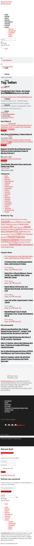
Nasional (7, 20)
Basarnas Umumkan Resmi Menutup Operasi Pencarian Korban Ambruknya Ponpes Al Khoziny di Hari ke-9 (16, 151)
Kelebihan (19, 229)
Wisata (10, 34)
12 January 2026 (6, 138)
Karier (6, 403)
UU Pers (7, 412)
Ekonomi (7, 179)
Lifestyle (10, 29)
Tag (6, 77)
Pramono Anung (25, 240)
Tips (2, 247)
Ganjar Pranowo (6, 224)
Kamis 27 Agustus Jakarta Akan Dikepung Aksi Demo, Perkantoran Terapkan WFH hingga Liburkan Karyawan (17, 345)
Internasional (12, 31)
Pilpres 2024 (4, 237)
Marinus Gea (26, 231)
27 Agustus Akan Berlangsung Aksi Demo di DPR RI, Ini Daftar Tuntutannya (16, 338)
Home (3, 77)
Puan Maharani (6, 242)
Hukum (7, 185)
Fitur (29, 222)
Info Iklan (8, 406)
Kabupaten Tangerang (8, 229)
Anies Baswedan (6, 219)
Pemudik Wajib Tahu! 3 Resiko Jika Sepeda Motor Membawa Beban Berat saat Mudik (15, 92)
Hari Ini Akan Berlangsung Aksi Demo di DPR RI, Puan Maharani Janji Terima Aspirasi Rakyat (17, 352)
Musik (7, 196)
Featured (7, 183)
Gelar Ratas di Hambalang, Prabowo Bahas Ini (16, 134)
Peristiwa (8, 205)
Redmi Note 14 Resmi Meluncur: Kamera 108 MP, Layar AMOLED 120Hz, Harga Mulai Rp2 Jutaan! (18, 275)
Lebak (21, 231)
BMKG (25, 219)
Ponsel (11, 236)
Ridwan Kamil (21, 242)
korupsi (31, 229)
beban (10, 77)
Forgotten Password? (8, 475)
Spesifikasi (15, 244)
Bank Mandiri (15, 219)
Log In (3, 495)
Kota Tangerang (7, 231)
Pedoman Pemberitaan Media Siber (16, 408)
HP (11, 226)
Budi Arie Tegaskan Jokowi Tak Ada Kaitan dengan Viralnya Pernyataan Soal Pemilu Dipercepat (15, 359)
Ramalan (14, 242)
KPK (16, 231)
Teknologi (7, 23)
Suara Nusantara (9, 114)
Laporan (7, 192)
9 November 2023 (7, 170)
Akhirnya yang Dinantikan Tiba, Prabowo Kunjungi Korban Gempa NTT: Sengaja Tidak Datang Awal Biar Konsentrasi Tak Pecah (16, 331)
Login (6, 48)
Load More (4, 118)
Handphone (15, 224)
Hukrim (15, 227)
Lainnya (7, 27)
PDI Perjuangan (27, 234)
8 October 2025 (6, 157)
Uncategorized (9, 210)
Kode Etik (8, 404)
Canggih (5, 221)
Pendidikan (11, 33)
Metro (8, 234)
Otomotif (7, 25)
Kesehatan (8, 188)
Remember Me (8, 468)
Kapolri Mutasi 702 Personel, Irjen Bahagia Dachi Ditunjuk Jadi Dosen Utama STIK (19, 289)
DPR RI (18, 222)
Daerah (7, 18)
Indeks (10, 36)
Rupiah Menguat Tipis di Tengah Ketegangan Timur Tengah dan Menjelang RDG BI (19, 314)
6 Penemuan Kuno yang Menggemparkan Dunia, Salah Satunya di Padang (18, 263)
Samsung (27, 242)
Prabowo (20, 236)
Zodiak (11, 247)
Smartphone (4, 245)
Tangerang (27, 244)
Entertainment (9, 22)
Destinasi (12, 222)
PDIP (19, 234)
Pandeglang (13, 234)
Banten (21, 219)
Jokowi (27, 226)
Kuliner (7, 190)
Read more (4, 112)
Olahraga (7, 16)
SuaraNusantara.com (7, 381)
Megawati (3, 234)
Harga (21, 224)
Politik (6, 14)
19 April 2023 (5, 116)
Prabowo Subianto (10, 239)
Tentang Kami (9, 410)
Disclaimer (8, 401)
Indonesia (20, 227)
